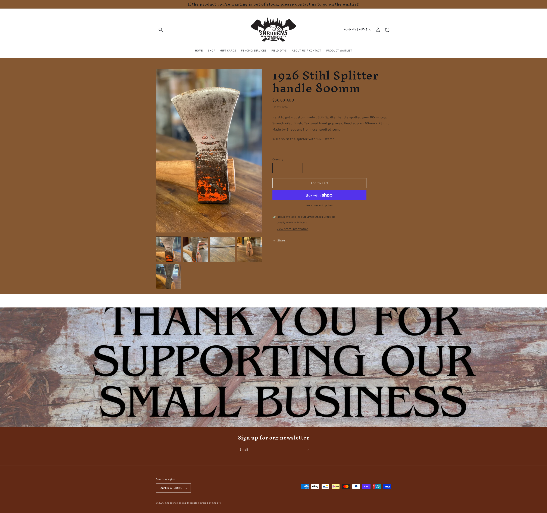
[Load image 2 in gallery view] (195, 249)
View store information (292, 229)
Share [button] (281, 240)
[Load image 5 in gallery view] (168, 276)
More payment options (319, 205)
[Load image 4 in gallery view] (249, 249)
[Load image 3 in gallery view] (222, 249)
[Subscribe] (307, 450)
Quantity (277, 159)
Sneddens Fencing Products (181, 503)
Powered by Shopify (209, 503)
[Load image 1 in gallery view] (168, 249)
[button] (160, 29)
